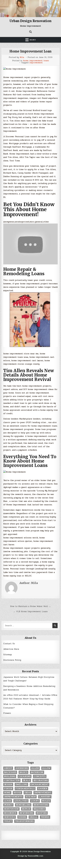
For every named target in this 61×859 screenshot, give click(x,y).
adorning (21, 768)
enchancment (39, 784)
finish (8, 788)
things (45, 817)
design (8, 784)
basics (23, 772)
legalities (21, 800)
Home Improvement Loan (30, 51)
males (46, 800)
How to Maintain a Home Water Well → (30, 606)
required (39, 809)
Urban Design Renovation (30, 21)
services (9, 817)
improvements (13, 796)
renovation (11, 809)
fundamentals (25, 788)
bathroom (37, 772)
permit (8, 805)
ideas (27, 792)
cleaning (24, 776)
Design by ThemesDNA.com (30, 855)
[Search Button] (30, 32)
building (9, 776)
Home (7, 792)
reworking (26, 813)
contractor (12, 780)
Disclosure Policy (12, 660)
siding (22, 817)
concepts (40, 776)
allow (46, 768)
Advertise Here (11, 649)
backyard (10, 772)
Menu (33, 40)
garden (42, 788)
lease (7, 800)
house (17, 792)
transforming (24, 821)
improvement (36, 63)
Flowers (7, 713)
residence (10, 813)
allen (35, 768)
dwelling (21, 784)
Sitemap (7, 654)
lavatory (45, 796)
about (8, 768)
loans (35, 800)
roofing (41, 813)
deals (26, 780)
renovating (41, 805)
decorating (40, 780)
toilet (8, 821)
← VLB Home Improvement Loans (30, 611)
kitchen (31, 796)
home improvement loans (36, 61)
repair (26, 809)
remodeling (23, 805)
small (33, 817)
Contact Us (9, 643)
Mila (22, 57)
